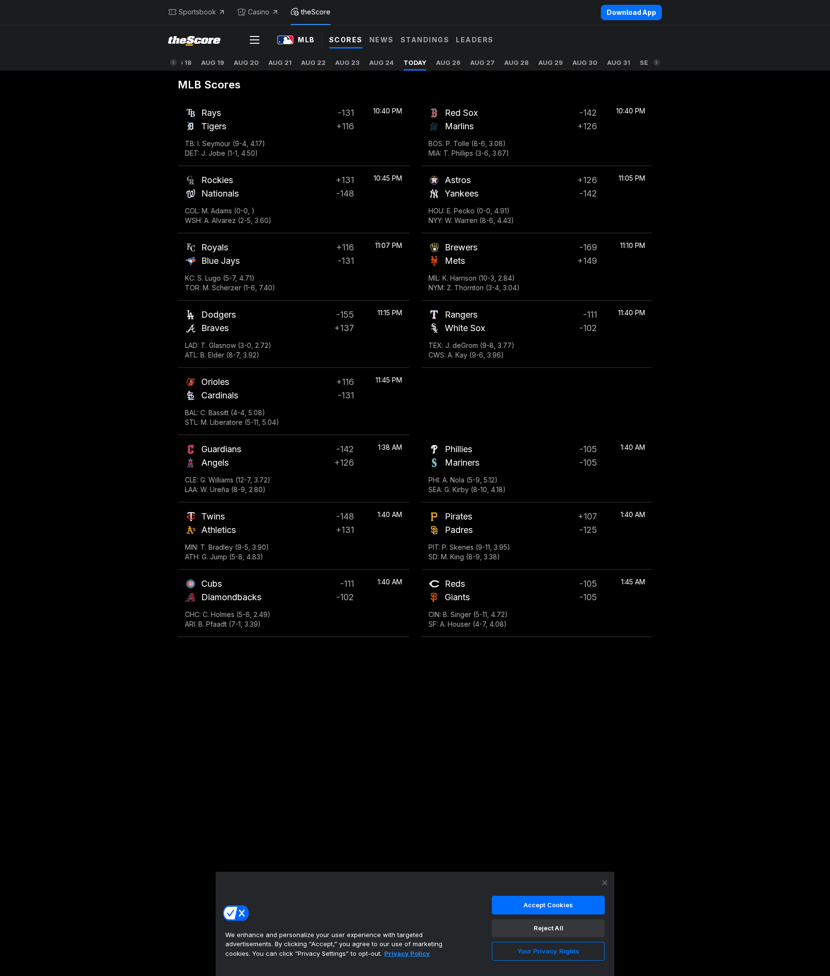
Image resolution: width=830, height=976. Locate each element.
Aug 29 (550, 62)
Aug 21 (280, 62)
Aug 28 (516, 62)
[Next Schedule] (656, 62)
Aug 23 (347, 62)
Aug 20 (246, 62)
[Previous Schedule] (173, 62)
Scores (346, 40)
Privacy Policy (407, 953)
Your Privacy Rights (548, 951)
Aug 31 (618, 62)
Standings (425, 40)
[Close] (605, 883)
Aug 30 (585, 62)
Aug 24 (381, 62)
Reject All (548, 928)
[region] (415, 923)
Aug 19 (212, 62)
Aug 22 (313, 62)
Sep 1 (648, 62)
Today (415, 62)
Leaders (475, 40)
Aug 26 (448, 62)
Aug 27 (482, 62)
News (381, 40)
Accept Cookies (549, 905)
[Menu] (254, 39)
